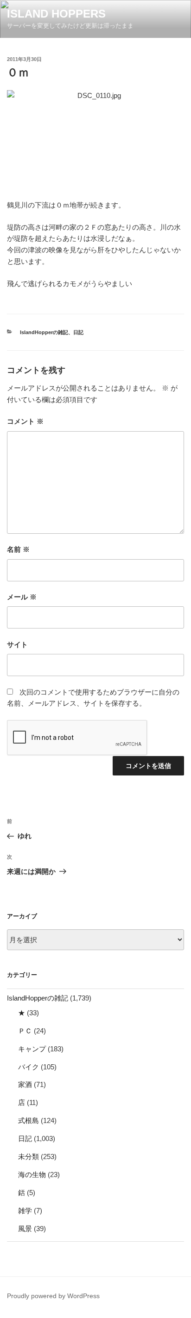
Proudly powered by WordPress (53, 1296)
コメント (25, 421)
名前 (18, 549)
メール (22, 597)
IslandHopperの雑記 (44, 332)
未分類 (28, 1156)
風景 (25, 1229)
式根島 (28, 1120)
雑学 (25, 1210)
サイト (17, 644)
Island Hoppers (56, 13)
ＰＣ (25, 1031)
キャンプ (32, 1049)
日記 (78, 332)
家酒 (25, 1084)
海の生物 (32, 1174)
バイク (28, 1067)
